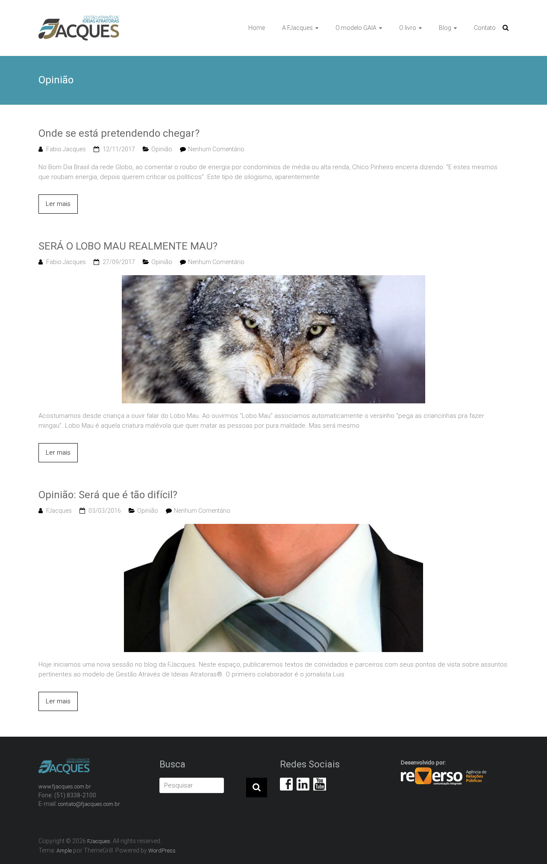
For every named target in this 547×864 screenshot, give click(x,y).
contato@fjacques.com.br (89, 804)
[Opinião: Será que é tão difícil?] (273, 528)
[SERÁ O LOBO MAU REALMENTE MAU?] (273, 280)
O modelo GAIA (355, 27)
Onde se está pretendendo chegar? (119, 133)
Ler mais (58, 204)
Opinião (161, 149)
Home (256, 27)
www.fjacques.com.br (64, 786)
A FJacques (297, 27)
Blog (445, 27)
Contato (485, 27)
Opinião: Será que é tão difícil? (107, 495)
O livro (407, 27)
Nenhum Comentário (216, 149)
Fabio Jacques (66, 149)
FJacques (59, 510)
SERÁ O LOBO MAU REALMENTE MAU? (128, 246)
